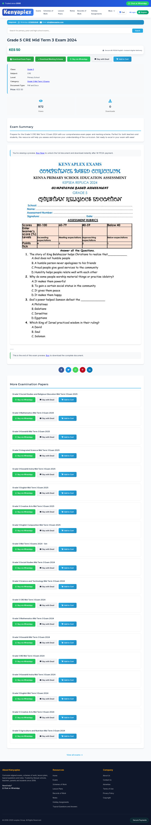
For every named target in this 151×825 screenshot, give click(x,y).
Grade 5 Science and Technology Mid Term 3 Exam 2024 (38, 581)
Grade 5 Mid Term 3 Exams (38, 81)
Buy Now (40, 153)
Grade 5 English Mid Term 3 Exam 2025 (30, 487)
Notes (72, 11)
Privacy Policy (108, 793)
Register (144, 12)
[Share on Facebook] (61, 370)
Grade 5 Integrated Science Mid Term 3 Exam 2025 (36, 450)
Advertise (106, 784)
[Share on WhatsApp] (75, 370)
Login (133, 12)
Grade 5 (30, 69)
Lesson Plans (61, 12)
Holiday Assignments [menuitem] (96, 12)
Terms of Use (108, 789)
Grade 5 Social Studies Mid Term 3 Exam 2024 (33, 562)
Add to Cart (124, 59)
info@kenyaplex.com (55, 22)
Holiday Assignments (61, 802)
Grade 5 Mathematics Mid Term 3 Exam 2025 (33, 413)
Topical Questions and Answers (65, 807)
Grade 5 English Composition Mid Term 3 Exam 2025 (36, 525)
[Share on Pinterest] (82, 370)
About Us (106, 776)
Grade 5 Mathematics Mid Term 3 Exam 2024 (33, 618)
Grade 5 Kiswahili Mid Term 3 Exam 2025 (31, 431)
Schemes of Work (48, 12)
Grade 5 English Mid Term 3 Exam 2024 (30, 693)
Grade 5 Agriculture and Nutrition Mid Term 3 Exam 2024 (38, 731)
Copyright (107, 798)
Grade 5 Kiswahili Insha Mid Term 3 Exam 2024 (33, 674)
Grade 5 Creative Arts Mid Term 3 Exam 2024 (33, 712)
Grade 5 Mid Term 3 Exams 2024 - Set (29, 544)
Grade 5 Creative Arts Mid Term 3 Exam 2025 (33, 506)
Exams (38, 11)
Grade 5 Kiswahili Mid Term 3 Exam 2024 (31, 637)
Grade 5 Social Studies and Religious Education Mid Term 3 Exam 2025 (45, 394)
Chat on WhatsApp (139, 3)
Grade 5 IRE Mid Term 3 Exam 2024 (28, 656)
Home (55, 776)
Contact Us (107, 780)
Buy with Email (103, 59)
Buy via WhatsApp (79, 59)
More (110, 11)
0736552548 (33, 22)
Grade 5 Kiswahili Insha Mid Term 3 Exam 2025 (33, 469)
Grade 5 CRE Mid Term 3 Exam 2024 (28, 600)
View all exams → (75, 755)
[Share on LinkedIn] (89, 370)
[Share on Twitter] (68, 370)
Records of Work (81, 12)
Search (137, 30)
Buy (47, 355)
